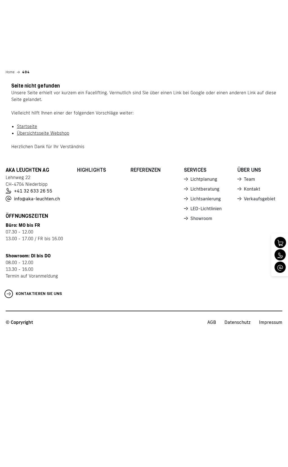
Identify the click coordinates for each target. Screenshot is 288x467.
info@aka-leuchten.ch (37, 199)
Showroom (201, 218)
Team (249, 179)
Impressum (270, 322)
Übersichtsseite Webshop (43, 133)
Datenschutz (237, 322)
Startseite (27, 126)
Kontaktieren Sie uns (39, 293)
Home (10, 72)
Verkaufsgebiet (259, 199)
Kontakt (252, 189)
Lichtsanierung (205, 199)
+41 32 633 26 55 (33, 191)
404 (26, 72)
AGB (211, 322)
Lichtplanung (203, 179)
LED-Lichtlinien (206, 208)
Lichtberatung (204, 189)
